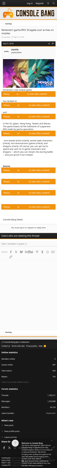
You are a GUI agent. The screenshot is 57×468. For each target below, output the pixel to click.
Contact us (5, 346)
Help (40, 346)
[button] (4, 3)
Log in (13, 94)
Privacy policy (31, 346)
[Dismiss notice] (51, 441)
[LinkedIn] (26, 251)
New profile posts (12, 431)
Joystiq (7, 37)
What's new (7, 420)
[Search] (53, 3)
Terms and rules (18, 346)
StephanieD (51, 413)
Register (23, 94)
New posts (8, 425)
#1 (53, 43)
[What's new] (48, 3)
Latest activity (10, 437)
